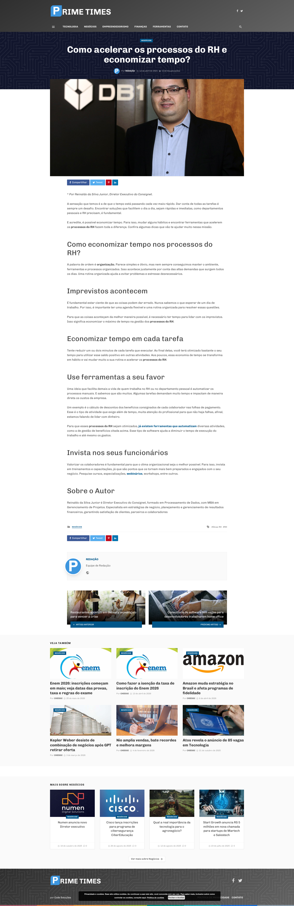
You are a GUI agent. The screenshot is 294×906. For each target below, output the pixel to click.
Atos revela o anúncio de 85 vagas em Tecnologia (213, 742)
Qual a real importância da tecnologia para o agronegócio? (171, 826)
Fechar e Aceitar (176, 897)
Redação (130, 71)
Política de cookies (155, 897)
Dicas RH (217, 527)
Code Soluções (62, 897)
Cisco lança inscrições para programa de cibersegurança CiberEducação (122, 829)
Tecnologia (70, 26)
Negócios (90, 26)
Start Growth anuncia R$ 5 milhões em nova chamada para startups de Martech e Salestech (221, 829)
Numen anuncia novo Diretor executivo (72, 824)
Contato (182, 26)
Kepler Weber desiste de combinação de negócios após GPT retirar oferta (80, 745)
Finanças (140, 26)
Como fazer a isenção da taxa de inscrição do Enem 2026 (145, 685)
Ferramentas (162, 26)
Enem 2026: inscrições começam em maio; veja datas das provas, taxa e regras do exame (79, 688)
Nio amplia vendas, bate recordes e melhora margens (146, 742)
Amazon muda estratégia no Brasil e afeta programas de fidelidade (208, 688)
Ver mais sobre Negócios (145, 858)
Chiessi (58, 698)
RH (225, 527)
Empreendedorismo (115, 26)
